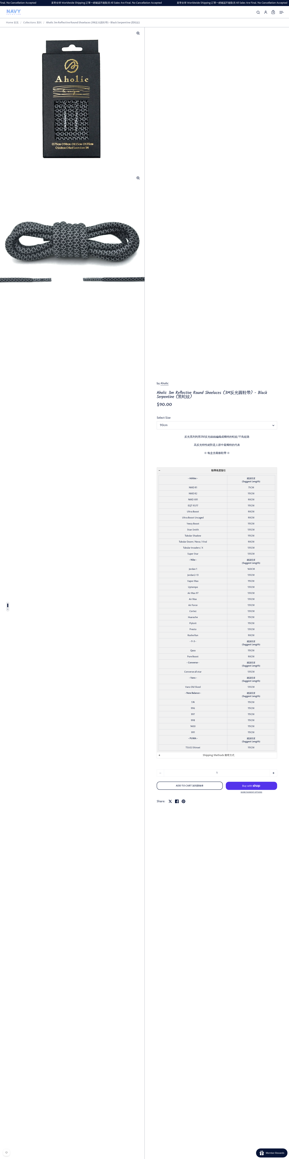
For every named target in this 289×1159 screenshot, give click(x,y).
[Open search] (258, 12)
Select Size (164, 418)
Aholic (164, 383)
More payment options (251, 792)
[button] (217, 470)
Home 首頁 (12, 22)
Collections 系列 (32, 22)
